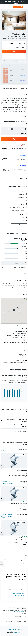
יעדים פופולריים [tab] (8, 584)
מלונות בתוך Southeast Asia (10, 631)
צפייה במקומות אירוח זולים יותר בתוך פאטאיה (7, 482)
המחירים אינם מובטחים (19, 611)
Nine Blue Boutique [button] (22, 470)
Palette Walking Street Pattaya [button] (19, 503)
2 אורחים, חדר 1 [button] (20, 47)
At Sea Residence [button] (22, 538)
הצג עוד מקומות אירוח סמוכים (6, 449)
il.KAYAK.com (20, 629)
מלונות (14, 629)
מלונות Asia (9, 629)
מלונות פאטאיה (18, 632)
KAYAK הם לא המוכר (20, 616)
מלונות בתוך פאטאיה (19, 595)
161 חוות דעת (11, 36)
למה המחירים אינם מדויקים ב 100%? (16, 621)
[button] (1, 2)
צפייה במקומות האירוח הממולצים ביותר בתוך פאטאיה (6, 516)
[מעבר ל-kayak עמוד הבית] (18, 7)
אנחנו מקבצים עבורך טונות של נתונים (16, 619)
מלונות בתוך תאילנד (21, 631)
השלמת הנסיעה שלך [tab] (19, 584)
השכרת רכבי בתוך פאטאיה (18, 593)
